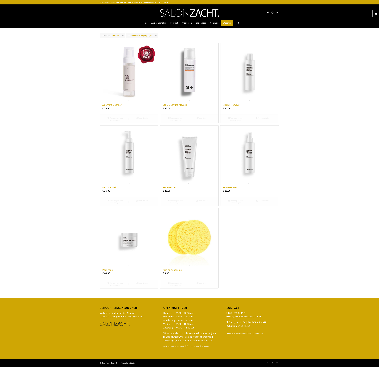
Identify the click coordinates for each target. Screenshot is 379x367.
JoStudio (132, 363)
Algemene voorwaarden (236, 333)
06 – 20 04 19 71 (238, 312)
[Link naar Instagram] (272, 12)
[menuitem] (144, 23)
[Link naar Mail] (277, 12)
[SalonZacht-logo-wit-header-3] (189, 12)
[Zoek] (237, 23)
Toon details (143, 118)
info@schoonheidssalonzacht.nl (245, 316)
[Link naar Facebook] (268, 12)
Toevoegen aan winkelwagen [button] (116, 119)
